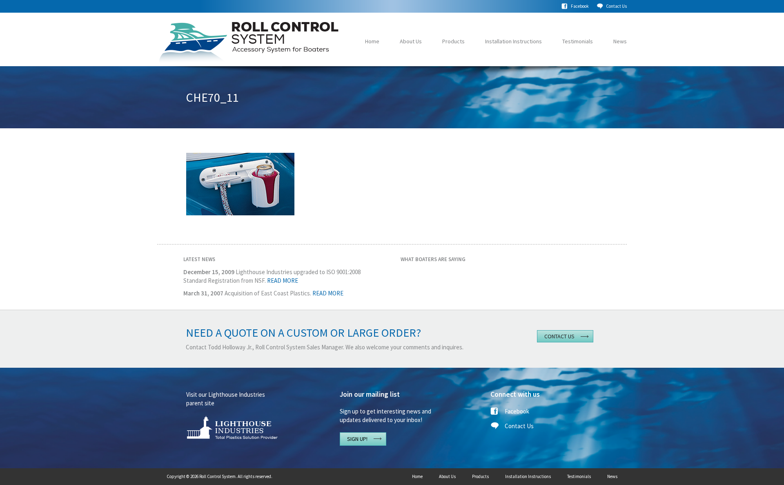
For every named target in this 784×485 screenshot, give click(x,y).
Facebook (580, 6)
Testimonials (577, 41)
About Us (411, 41)
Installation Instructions (513, 41)
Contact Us (616, 6)
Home (372, 41)
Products (453, 41)
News (620, 41)
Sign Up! (357, 439)
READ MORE (282, 280)
